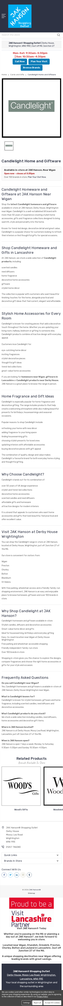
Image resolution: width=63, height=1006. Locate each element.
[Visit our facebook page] (4, 874)
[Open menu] (4, 16)
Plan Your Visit (39, 61)
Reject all (37, 1002)
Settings (26, 1002)
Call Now (20, 61)
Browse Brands (31, 67)
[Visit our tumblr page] (29, 874)
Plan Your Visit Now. (37, 177)
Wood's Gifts (21, 809)
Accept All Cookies (52, 1002)
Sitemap (31, 893)
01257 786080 (13, 847)
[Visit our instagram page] (23, 874)
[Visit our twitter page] (10, 874)
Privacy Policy (42, 996)
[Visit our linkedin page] (16, 874)
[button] (32, 912)
